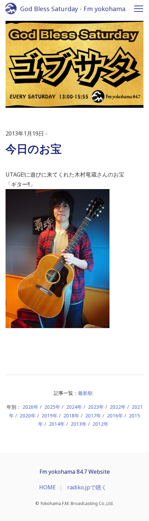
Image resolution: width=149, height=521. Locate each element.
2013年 (79, 424)
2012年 (100, 424)
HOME (47, 487)
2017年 (93, 415)
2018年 (71, 415)
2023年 (96, 407)
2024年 (74, 407)
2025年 (52, 407)
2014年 (57, 424)
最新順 (85, 393)
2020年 (28, 415)
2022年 (118, 407)
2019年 (50, 415)
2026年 (30, 407)
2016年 (115, 415)
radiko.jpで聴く (87, 487)
